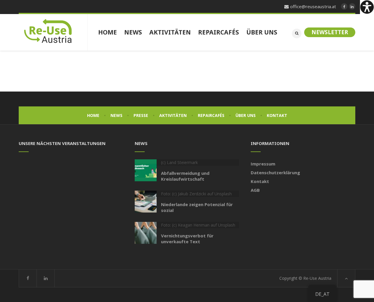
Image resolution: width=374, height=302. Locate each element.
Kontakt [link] (277, 115)
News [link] (116, 115)
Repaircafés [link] (211, 115)
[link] (367, 7)
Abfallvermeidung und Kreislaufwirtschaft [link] (185, 176)
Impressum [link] (263, 164)
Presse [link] (141, 115)
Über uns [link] (246, 115)
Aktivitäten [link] (173, 115)
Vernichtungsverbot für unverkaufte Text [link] (187, 238)
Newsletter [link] (329, 32)
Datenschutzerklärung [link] (275, 172)
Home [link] (93, 115)
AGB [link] (255, 190)
